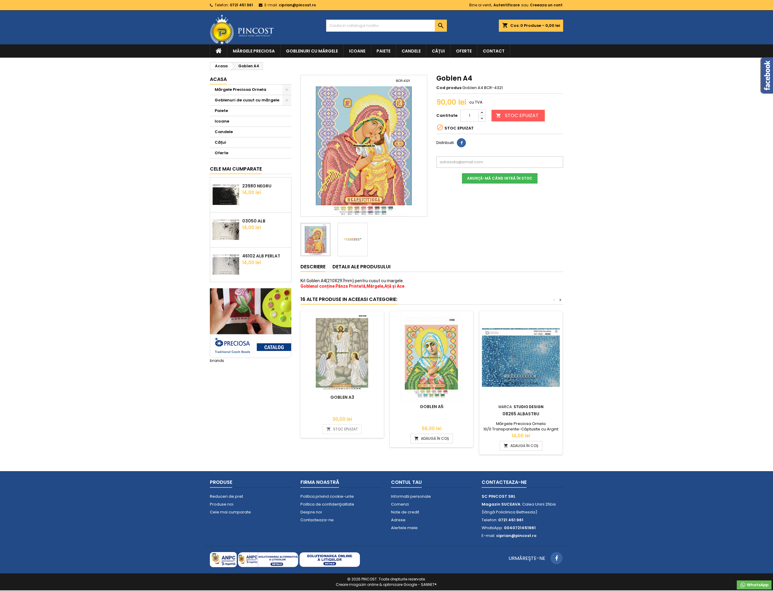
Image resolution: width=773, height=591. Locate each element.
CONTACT (494, 51)
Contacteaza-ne (317, 520)
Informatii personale (411, 496)
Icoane (357, 51)
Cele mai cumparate (236, 168)
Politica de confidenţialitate (327, 504)
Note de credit (405, 512)
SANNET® (429, 584)
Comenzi (400, 504)
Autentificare (506, 5)
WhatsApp (757, 585)
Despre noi (311, 512)
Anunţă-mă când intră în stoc (499, 178)
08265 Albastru (520, 414)
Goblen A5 (432, 407)
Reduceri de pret (226, 496)
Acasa (218, 79)
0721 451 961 (241, 5)
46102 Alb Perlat (261, 256)
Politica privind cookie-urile (327, 496)
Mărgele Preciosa (254, 51)
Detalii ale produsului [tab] (361, 266)
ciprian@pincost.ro (297, 5)
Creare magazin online (357, 584)
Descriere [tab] (313, 266)
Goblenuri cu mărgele (312, 51)
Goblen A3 (342, 397)
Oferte (464, 51)
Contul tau (406, 482)
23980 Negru (256, 186)
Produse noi (221, 504)
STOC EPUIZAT (517, 115)
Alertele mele (404, 528)
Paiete (383, 51)
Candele (411, 51)
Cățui (438, 51)
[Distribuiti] (461, 142)
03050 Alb (253, 221)
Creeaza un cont (546, 5)
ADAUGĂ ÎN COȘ (431, 438)
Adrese (398, 520)
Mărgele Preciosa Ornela (240, 89)
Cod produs (448, 88)
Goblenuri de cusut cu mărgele (247, 100)
